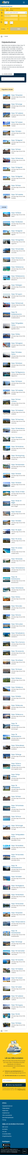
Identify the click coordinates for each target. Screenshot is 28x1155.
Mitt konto (5, 1127)
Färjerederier (6, 1108)
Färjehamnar (6, 1113)
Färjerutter (5, 1110)
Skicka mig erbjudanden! (15, 1085)
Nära (24, 1151)
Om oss (4, 1131)
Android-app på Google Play (6, 1148)
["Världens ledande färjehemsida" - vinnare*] (5, 2)
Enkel (7, 10)
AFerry (4, 1103)
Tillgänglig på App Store (6, 1145)
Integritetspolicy (21, 1089)
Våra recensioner (7, 1115)
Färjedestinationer (7, 1106)
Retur (3, 10)
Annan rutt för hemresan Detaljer (15, 9)
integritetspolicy (14, 1151)
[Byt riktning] (26, 12)
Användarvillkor (6, 1134)
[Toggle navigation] (24, 2)
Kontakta (4, 1129)
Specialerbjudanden (7, 1117)
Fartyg (4, 1120)
